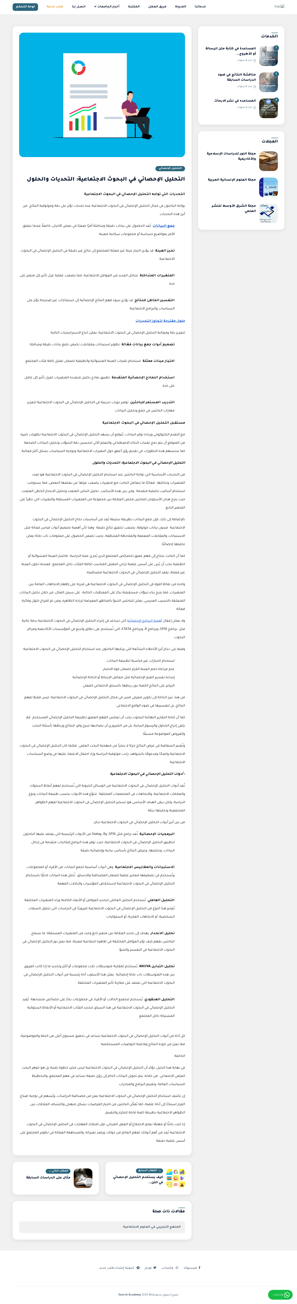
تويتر (148, 1268)
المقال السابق (147, 1170)
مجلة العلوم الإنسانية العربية (232, 180)
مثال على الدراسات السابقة (48, 1178)
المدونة (180, 7)
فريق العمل (157, 7)
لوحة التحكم (25, 7)
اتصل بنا (78, 7)
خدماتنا (200, 7)
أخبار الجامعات (108, 7)
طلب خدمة (55, 7)
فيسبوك (190, 1268)
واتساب (168, 1268)
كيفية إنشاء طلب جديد (117, 1268)
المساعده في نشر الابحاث (235, 101)
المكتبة (134, 7)
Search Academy (129, 1295)
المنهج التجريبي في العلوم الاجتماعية (152, 1227)
